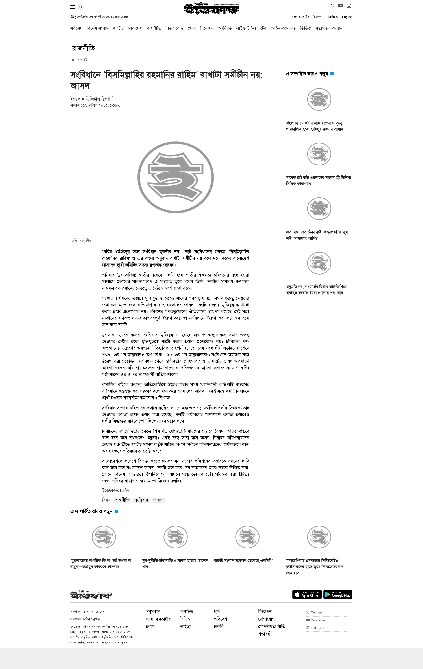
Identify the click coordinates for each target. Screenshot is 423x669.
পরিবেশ (220, 619)
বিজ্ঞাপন (265, 611)
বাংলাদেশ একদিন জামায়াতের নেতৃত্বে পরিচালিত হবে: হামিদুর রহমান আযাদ (314, 126)
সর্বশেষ (76, 28)
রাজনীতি (154, 28)
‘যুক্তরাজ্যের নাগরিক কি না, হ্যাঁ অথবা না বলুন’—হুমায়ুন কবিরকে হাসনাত (100, 563)
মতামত (321, 28)
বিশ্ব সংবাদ (174, 28)
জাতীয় (118, 28)
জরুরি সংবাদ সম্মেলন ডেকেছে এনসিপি (243, 560)
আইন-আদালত (283, 28)
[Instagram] (348, 5)
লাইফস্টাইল (246, 28)
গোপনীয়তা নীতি (271, 626)
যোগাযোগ (266, 619)
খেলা (192, 28)
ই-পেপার (319, 17)
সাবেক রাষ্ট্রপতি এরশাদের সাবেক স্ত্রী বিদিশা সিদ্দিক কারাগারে (318, 180)
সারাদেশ (135, 28)
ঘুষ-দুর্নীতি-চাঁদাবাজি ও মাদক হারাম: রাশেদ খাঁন (175, 563)
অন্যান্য (338, 28)
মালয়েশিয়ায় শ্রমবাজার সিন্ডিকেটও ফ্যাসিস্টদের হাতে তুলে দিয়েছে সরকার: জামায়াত (315, 566)
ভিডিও (305, 28)
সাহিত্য (185, 626)
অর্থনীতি (225, 28)
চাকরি (219, 626)
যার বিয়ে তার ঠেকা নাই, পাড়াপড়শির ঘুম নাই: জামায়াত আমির (317, 235)
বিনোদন (207, 28)
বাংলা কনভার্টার (300, 17)
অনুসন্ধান (152, 611)
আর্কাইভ (333, 17)
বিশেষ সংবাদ (98, 28)
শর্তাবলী (264, 634)
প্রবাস (149, 626)
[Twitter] (332, 5)
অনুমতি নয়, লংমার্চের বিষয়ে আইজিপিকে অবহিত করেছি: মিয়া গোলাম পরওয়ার (316, 289)
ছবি (217, 611)
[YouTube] (340, 5)
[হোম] (73, 60)
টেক (263, 28)
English (347, 17)
